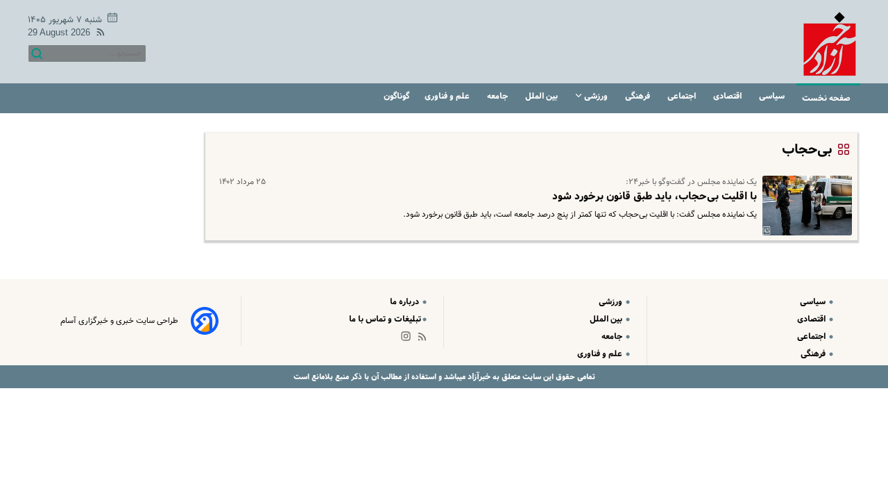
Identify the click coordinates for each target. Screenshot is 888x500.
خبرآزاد (478, 377)
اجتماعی (682, 96)
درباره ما (405, 302)
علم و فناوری (448, 96)
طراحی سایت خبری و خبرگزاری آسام (119, 321)
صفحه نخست (826, 98)
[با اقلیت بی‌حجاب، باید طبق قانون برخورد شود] (804, 205)
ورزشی (596, 96)
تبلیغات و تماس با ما (385, 319)
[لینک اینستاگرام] (408, 339)
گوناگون (396, 96)
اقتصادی (728, 96)
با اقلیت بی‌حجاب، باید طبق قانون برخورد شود (654, 196)
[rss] (97, 34)
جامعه (498, 96)
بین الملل (542, 96)
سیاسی (773, 96)
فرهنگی (638, 96)
